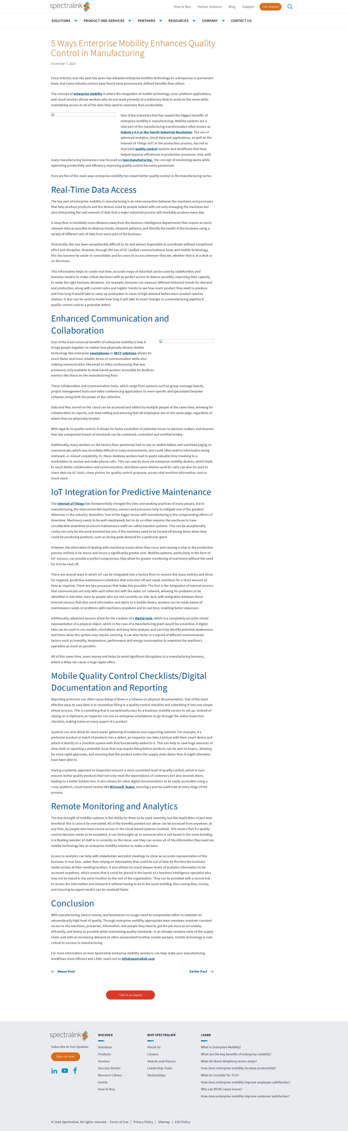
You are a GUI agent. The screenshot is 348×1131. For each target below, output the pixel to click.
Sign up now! (65, 1056)
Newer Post (66, 971)
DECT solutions (125, 353)
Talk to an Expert (130, 995)
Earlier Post (198, 971)
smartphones (99, 353)
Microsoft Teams (122, 787)
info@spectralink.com (138, 959)
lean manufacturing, (138, 160)
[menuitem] (182, 7)
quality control (146, 149)
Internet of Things (70, 504)
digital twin (143, 618)
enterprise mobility (88, 94)
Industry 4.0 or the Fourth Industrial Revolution (156, 132)
